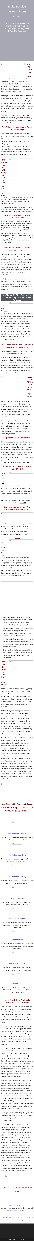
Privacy (21, 1211)
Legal (15, 1211)
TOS (26, 1211)
